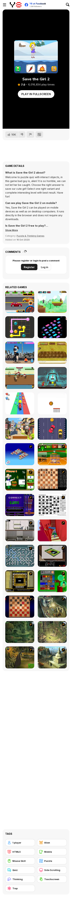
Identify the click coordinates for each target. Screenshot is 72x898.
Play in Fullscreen (36, 94)
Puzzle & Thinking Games (30, 235)
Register (29, 267)
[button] (11, 230)
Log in (44, 267)
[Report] (30, 134)
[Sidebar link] (4, 4)
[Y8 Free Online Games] (15, 4)
